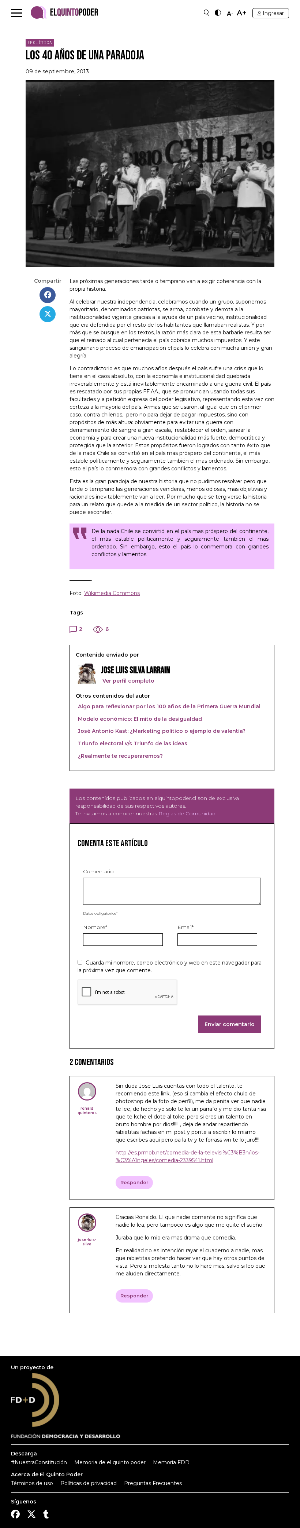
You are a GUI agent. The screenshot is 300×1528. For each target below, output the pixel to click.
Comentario (98, 871)
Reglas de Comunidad (186, 813)
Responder (134, 1182)
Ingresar (273, 13)
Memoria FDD (171, 1462)
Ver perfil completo (127, 680)
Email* (185, 927)
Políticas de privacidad (88, 1483)
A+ (242, 13)
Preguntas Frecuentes (153, 1483)
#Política (39, 42)
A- (230, 14)
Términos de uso (32, 1483)
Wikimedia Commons (112, 593)
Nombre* (95, 927)
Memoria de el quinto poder (110, 1462)
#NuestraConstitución (39, 1462)
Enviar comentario (230, 1024)
